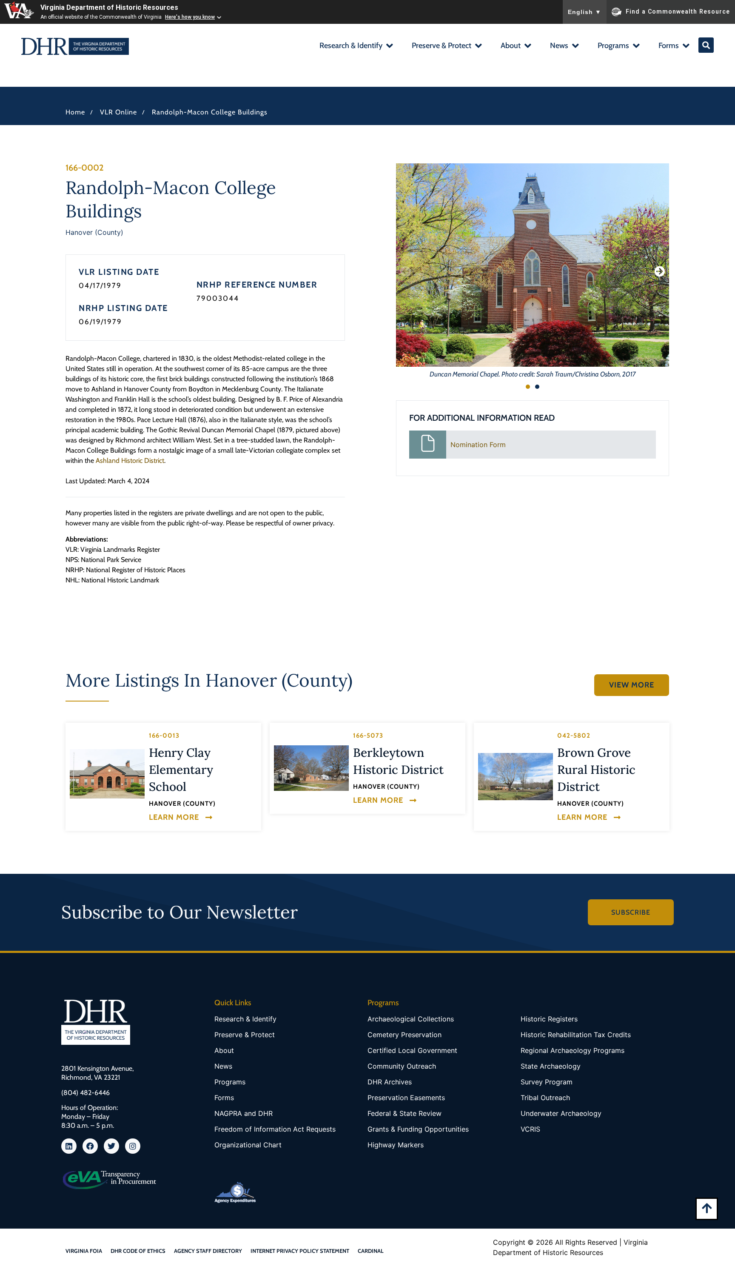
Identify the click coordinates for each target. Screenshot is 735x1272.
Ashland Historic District (130, 460)
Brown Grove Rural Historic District (596, 769)
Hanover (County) (94, 232)
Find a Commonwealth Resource (678, 11)
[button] (356, 47)
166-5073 (368, 735)
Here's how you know (190, 17)
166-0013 (164, 735)
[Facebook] (90, 1146)
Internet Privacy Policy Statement (300, 1250)
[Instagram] (132, 1146)
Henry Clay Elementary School (181, 769)
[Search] (706, 45)
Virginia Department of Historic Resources (109, 7)
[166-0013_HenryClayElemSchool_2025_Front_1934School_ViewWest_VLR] (107, 774)
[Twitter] (111, 1146)
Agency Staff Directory (208, 1250)
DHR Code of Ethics (138, 1250)
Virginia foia (84, 1250)
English (584, 12)
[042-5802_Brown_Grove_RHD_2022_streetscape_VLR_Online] (515, 776)
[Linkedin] (69, 1146)
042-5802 (573, 735)
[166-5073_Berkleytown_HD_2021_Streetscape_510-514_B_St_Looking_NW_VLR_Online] (311, 768)
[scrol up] (706, 1208)
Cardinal (371, 1250)
